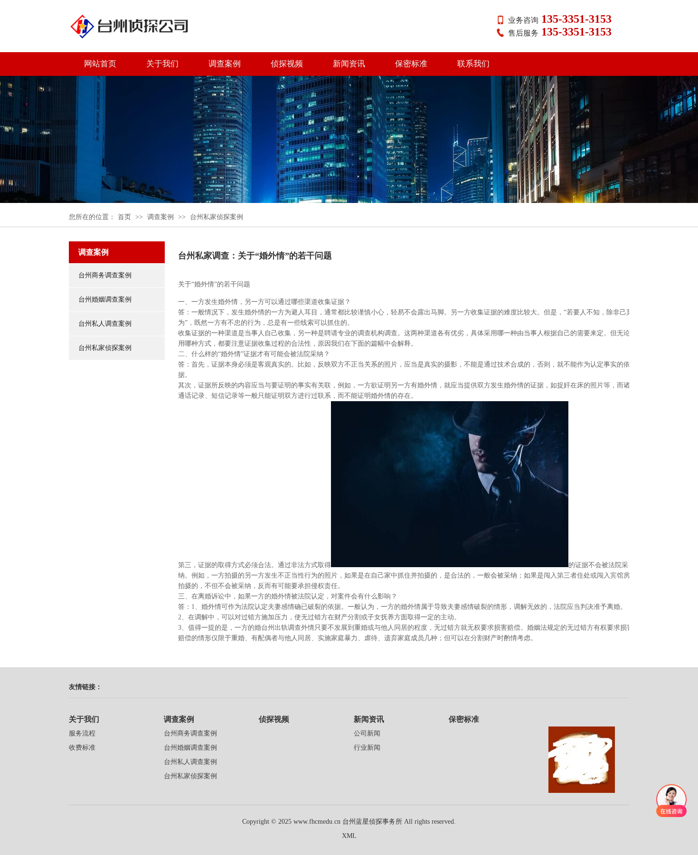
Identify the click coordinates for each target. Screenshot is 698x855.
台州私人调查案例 (105, 323)
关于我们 (162, 63)
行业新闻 (367, 747)
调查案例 (224, 63)
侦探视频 (287, 63)
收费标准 (82, 747)
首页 (124, 217)
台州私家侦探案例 (216, 217)
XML (349, 835)
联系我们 (473, 63)
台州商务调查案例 (105, 275)
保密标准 (411, 63)
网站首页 (100, 63)
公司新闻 (367, 733)
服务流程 (82, 733)
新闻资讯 (349, 63)
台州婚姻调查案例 (105, 299)
